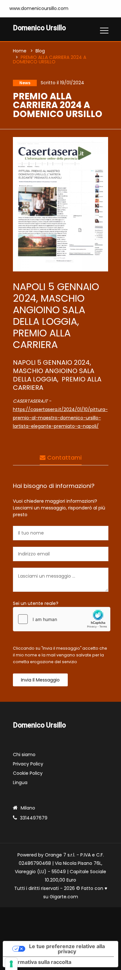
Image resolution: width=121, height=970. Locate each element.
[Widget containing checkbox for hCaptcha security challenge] (61, 619)
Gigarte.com (64, 896)
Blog (40, 51)
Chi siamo (24, 754)
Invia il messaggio (40, 680)
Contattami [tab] (63, 457)
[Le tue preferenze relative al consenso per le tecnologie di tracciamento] (11, 964)
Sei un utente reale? (35, 603)
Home (19, 51)
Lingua (20, 782)
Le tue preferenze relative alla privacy (67, 949)
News (24, 83)
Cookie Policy (28, 773)
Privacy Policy (28, 764)
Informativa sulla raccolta (39, 962)
